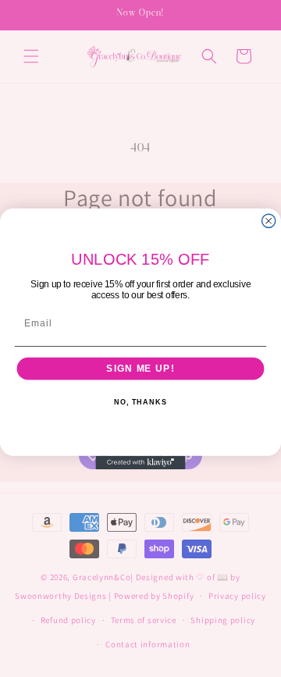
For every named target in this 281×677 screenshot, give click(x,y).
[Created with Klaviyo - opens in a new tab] (140, 462)
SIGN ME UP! (140, 368)
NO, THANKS (140, 402)
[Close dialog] (269, 220)
